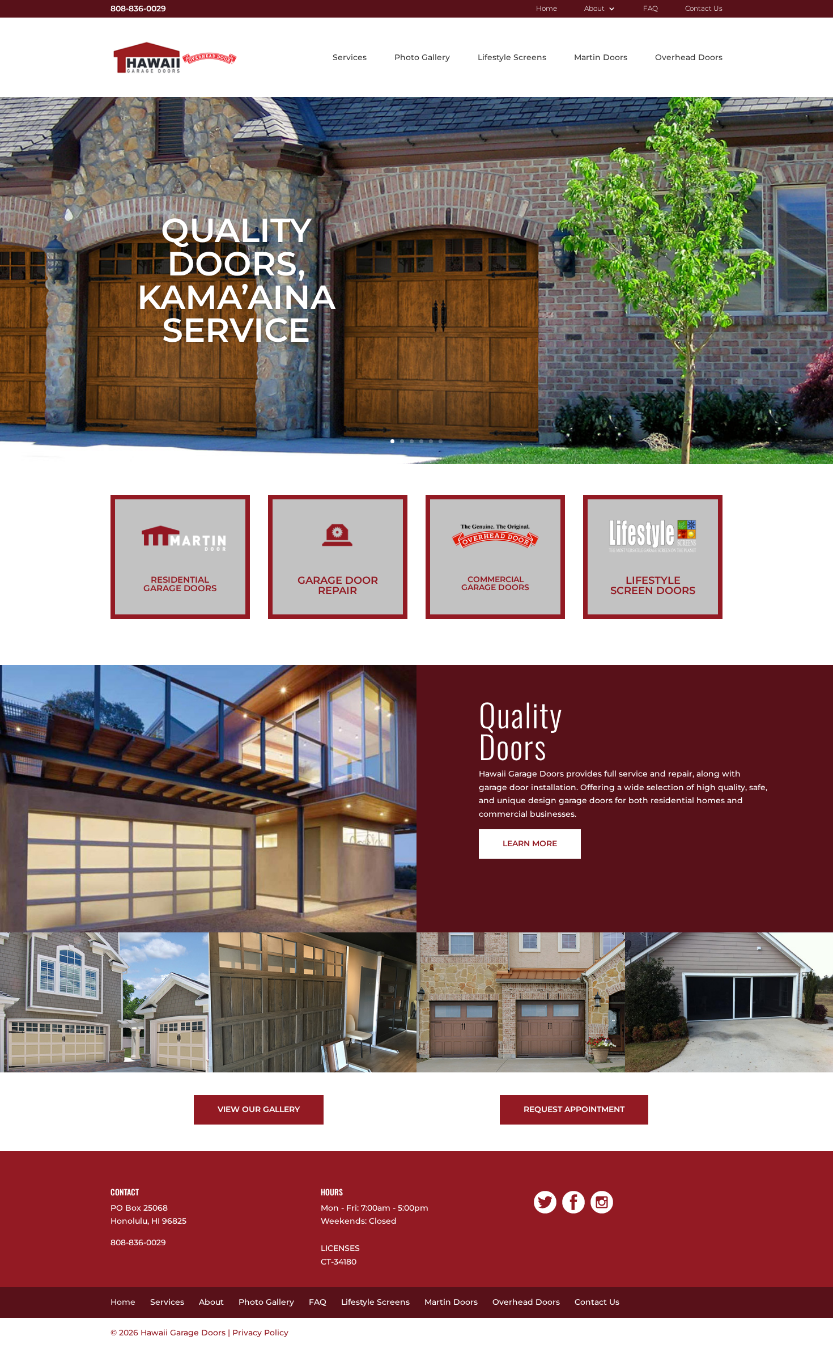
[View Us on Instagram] (602, 1213)
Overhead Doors (688, 57)
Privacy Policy (260, 1332)
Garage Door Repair (338, 585)
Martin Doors (600, 57)
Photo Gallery (422, 57)
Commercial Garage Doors (495, 583)
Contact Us (703, 8)
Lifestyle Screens (512, 57)
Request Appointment (574, 1109)
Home (546, 8)
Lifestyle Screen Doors (652, 585)
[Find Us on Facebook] (573, 1213)
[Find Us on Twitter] (545, 1213)
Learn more (530, 843)
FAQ (650, 8)
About (594, 8)
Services (350, 57)
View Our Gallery (259, 1109)
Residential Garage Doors (179, 583)
